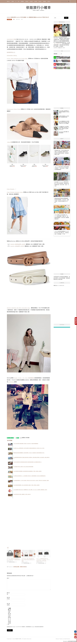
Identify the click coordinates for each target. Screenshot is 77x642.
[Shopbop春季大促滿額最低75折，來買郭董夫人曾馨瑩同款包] (14, 554)
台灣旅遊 (26, 1)
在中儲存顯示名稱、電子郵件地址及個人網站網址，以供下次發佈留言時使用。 (9, 616)
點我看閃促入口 (11, 52)
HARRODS (11, 381)
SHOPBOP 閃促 (11, 39)
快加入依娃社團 (59, 279)
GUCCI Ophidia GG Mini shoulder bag (18, 307)
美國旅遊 (44, 1)
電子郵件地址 (8, 599)
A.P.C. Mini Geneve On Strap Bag (17, 58)
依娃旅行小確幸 (38, 8)
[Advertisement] (29, 30)
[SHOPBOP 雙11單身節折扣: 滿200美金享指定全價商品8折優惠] (28, 554)
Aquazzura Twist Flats (13, 109)
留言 (8, 578)
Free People (11, 189)
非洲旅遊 (35, 1)
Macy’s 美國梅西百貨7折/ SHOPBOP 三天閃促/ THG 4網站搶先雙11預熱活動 (43, 559)
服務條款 (41, 626)
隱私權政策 (37, 626)
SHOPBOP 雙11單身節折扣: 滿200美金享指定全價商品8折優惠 (28, 559)
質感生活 (49, 1)
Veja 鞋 (9, 142)
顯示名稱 (8, 593)
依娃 (14, 19)
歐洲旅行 (40, 1)
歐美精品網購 (9, 19)
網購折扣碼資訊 (23, 566)
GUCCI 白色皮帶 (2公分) (17, 246)
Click (76, 321)
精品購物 (22, 1)
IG (15, 1)
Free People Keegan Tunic (15, 192)
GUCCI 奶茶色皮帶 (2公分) (18, 244)
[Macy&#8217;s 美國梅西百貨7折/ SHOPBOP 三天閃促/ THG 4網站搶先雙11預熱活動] (43, 554)
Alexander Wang (12, 55)
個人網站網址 (8, 604)
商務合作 (8, 1)
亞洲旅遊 (31, 1)
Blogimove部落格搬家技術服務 (69, 641)
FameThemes (67, 638)
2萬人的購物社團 (57, 43)
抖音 (18, 1)
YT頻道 (12, 1)
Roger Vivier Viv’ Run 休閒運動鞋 (24, 377)
